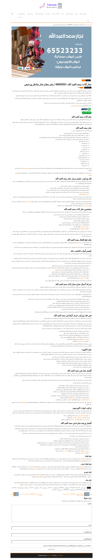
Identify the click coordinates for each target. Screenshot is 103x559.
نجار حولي (82, 226)
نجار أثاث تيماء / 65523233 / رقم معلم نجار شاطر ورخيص (30, 494)
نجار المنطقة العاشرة (84, 194)
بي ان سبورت (30, 13)
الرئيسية (89, 24)
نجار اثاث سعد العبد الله (22, 487)
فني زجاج (65, 450)
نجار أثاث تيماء (74, 105)
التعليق (89, 503)
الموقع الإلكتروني (87, 539)
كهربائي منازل (83, 13)
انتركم (19, 17)
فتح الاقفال (83, 458)
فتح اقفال (78, 242)
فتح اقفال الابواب (85, 399)
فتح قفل (31, 466)
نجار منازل (59, 489)
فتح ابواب (69, 399)
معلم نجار (44, 487)
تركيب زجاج (86, 450)
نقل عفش (82, 453)
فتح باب (34, 484)
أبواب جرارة (74, 419)
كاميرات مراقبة (55, 13)
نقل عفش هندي (25, 168)
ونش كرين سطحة (39, 13)
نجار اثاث (31, 487)
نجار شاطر (73, 489)
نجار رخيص (88, 489)
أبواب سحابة (86, 419)
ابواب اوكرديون (81, 415)
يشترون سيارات (69, 13)
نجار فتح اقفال (66, 489)
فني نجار (50, 487)
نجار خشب (14, 487)
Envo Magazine (59, 555)
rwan (79, 87)
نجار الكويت (57, 270)
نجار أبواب (36, 487)
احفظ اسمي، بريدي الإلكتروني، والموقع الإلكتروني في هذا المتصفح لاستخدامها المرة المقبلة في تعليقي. (66, 545)
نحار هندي (54, 489)
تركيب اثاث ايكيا (80, 341)
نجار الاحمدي (83, 228)
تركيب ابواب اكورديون (77, 417)
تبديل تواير (48, 13)
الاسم (89, 525)
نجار (62, 13)
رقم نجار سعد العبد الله (75, 487)
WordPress (49, 555)
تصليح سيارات (21, 13)
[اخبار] (12, 14)
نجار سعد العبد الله (80, 489)
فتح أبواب (66, 487)
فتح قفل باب (55, 487)
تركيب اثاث (83, 487)
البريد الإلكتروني (87, 532)
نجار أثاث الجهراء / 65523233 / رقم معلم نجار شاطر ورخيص (73, 494)
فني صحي (28, 201)
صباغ (76, 13)
